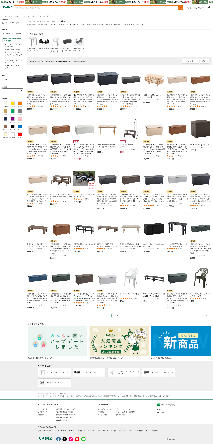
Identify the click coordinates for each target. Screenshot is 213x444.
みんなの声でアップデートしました (40, 358)
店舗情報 (41, 415)
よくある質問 (102, 415)
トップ (4, 16)
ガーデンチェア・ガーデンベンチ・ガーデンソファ (13, 55)
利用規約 (101, 412)
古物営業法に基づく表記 (64, 412)
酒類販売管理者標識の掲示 (65, 415)
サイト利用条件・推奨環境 (125, 412)
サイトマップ (42, 412)
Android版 (160, 412)
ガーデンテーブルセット (13, 49)
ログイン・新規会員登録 (195, 8)
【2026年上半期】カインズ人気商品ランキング (106, 358)
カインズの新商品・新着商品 (161, 358)
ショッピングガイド (104, 409)
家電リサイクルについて (64, 417)
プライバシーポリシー (124, 409)
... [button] (122, 315)
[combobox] (94, 7)
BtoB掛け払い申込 (62, 420)
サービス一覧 (42, 409)
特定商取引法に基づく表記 (65, 409)
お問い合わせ (120, 415)
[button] (180, 7)
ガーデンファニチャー (15, 16)
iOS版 (159, 409)
